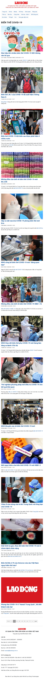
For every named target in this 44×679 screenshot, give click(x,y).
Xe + (16, 17)
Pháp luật (34, 11)
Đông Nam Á (4, 102)
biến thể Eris (40, 228)
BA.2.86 (11, 145)
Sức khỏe (4, 17)
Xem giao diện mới (23, 17)
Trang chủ (4, 11)
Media (15, 11)
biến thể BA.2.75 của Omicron (26, 570)
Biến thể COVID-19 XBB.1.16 (8, 308)
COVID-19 (25, 60)
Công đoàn (16, 14)
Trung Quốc (36, 511)
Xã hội (10, 11)
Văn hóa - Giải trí (25, 14)
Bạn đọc (10, 14)
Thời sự (4, 14)
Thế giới (11, 17)
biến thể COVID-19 (18, 188)
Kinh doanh (27, 11)
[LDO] (22, 39)
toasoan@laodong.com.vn (11, 650)
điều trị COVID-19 (13, 392)
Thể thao (21, 11)
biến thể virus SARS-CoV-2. (15, 556)
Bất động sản (34, 14)
